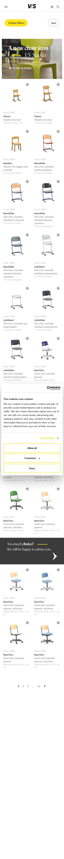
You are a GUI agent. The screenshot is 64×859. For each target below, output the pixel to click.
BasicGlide (39, 163)
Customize (30, 458)
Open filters (17, 22)
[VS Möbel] (32, 6)
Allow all (32, 448)
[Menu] (6, 7)
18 (38, 686)
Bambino (7, 163)
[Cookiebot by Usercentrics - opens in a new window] (46, 388)
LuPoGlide (39, 320)
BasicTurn (39, 370)
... (33, 686)
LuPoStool (39, 266)
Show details (47, 438)
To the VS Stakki (21, 68)
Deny (32, 468)
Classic (6, 116)
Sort (53, 23)
